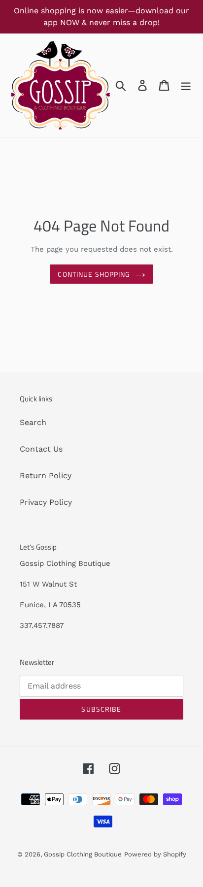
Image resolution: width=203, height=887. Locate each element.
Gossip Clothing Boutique (83, 854)
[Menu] (186, 85)
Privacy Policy (46, 502)
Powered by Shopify (155, 854)
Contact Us (41, 449)
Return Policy (45, 475)
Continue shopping (94, 274)
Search (33, 422)
